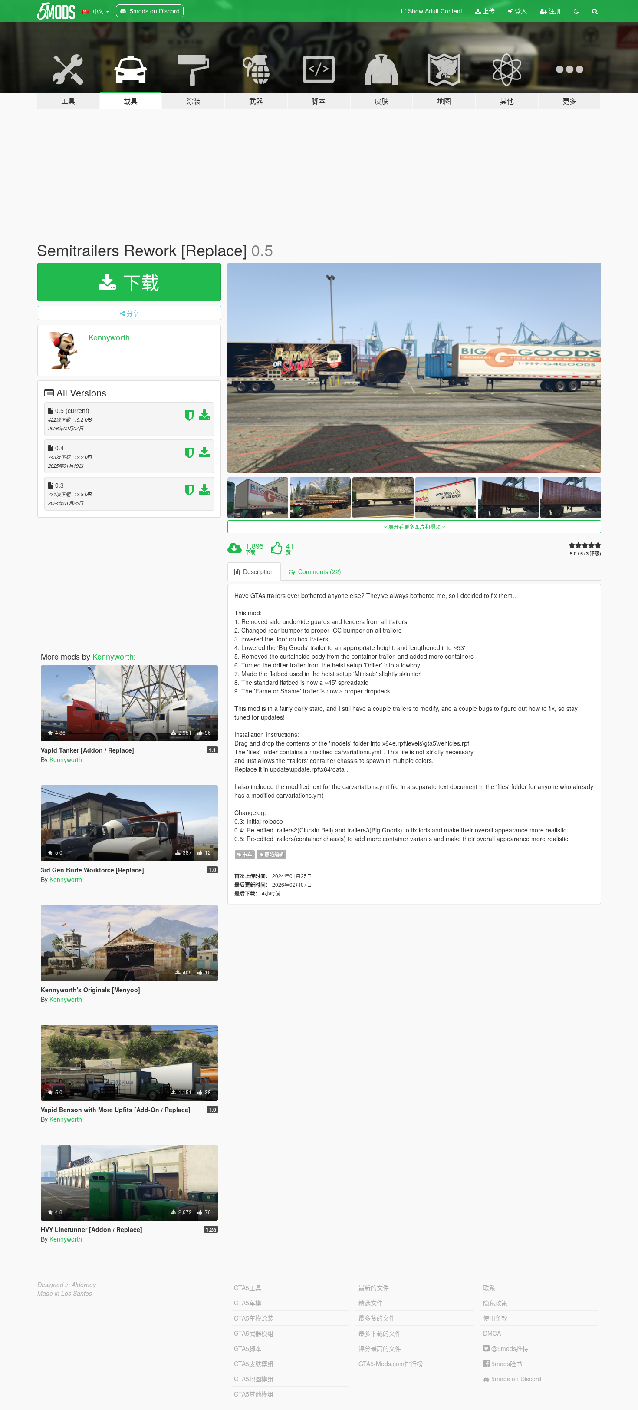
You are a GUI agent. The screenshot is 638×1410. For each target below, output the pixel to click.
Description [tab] (257, 571)
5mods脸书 (506, 1363)
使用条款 (495, 1318)
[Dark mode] (576, 11)
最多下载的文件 (379, 1333)
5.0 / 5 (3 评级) (585, 553)
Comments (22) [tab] (318, 571)
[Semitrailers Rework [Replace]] (414, 368)
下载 (138, 282)
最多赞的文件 (376, 1318)
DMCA (492, 1333)
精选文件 (370, 1302)
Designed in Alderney (66, 1284)
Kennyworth (109, 337)
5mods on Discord (515, 1378)
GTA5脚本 (247, 1348)
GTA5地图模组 (253, 1378)
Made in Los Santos (64, 1293)
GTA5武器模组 (253, 1333)
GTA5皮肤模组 (253, 1363)
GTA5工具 (247, 1287)
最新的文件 (373, 1287)
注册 (554, 11)
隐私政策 (495, 1302)
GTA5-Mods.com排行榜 (390, 1363)
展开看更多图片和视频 (414, 526)
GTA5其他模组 (253, 1394)
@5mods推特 (509, 1348)
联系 (489, 1287)
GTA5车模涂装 (253, 1318)
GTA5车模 (247, 1302)
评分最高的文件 (379, 1348)
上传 (488, 11)
